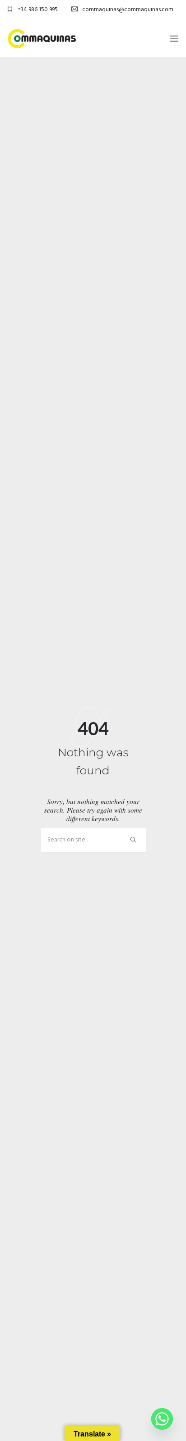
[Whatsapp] (162, 1419)
